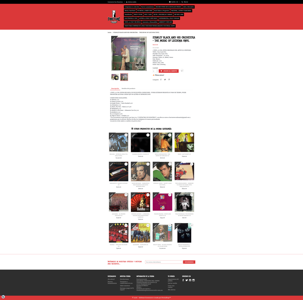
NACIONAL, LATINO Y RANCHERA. (181, 10)
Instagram (195, 280)
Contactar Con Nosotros (115, 2)
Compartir (160, 79)
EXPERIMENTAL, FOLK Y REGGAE (169, 18)
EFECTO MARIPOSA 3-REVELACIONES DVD (184, 245)
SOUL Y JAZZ (148, 14)
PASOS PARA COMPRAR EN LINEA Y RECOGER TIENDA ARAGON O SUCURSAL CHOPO (150, 26)
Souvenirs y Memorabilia (150, 22)
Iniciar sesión (172, 283)
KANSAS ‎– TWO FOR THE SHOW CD (118, 245)
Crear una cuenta (171, 286)
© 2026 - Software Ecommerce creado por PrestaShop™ (151, 298)
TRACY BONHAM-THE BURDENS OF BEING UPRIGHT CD (184, 214)
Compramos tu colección (132, 7)
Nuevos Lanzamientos (147, 7)
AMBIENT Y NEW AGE (165, 22)
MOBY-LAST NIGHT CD (184, 154)
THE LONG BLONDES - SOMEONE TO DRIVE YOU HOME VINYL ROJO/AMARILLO (184, 185)
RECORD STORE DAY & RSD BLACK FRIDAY (168, 7)
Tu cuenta (171, 276)
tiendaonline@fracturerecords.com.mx (150, 290)
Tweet (165, 79)
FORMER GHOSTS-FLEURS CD (140, 154)
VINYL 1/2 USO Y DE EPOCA (133, 22)
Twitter (187, 280)
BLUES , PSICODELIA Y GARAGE (163, 14)
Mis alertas (171, 290)
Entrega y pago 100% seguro (127, 289)
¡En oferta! (111, 279)
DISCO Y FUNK (138, 14)
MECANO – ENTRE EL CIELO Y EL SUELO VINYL (119, 154)
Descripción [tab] (115, 88)
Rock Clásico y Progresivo (161, 10)
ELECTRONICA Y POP (131, 18)
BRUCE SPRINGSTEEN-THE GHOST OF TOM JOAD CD (162, 154)
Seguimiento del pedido (173, 280)
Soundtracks (128, 14)
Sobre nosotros (125, 286)
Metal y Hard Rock (130, 10)
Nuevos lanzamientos (112, 282)
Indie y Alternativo (188, 7)
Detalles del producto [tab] (128, 88)
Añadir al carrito (168, 71)
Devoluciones (124, 279)
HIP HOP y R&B (178, 14)
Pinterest (169, 79)
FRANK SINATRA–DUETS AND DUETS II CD (162, 214)
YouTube (191, 280)
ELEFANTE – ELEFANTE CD (140, 244)
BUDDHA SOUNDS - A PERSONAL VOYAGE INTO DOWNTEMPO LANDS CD (141, 215)
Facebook (185, 280)
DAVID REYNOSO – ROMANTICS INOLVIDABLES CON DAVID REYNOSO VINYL (140, 185)
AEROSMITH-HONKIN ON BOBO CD (119, 184)
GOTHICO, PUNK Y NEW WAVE (148, 18)
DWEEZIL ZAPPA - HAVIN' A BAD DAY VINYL (162, 184)
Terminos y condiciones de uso (126, 282)
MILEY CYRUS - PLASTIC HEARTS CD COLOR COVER (162, 245)
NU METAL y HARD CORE (144, 10)
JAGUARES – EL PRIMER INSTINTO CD (118, 214)
